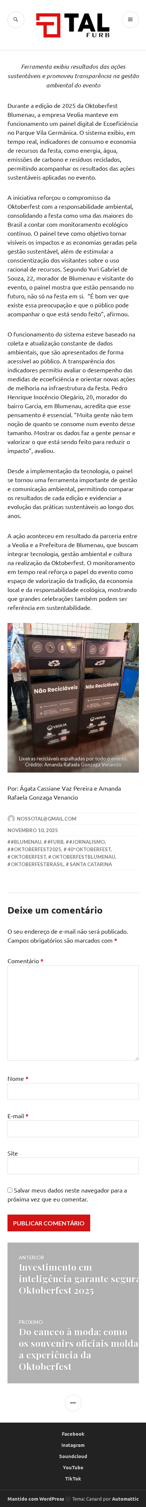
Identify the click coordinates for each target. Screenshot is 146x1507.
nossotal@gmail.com (46, 819)
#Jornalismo (87, 842)
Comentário (25, 960)
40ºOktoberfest (89, 849)
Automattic (125, 1498)
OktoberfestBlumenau (83, 857)
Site (12, 1153)
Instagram (73, 1445)
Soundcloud (73, 1456)
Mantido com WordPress (35, 1498)
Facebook (73, 1433)
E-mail (17, 1115)
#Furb (56, 842)
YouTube (73, 1467)
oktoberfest (28, 857)
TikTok (73, 1478)
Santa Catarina (91, 864)
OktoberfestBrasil (37, 864)
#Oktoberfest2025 (36, 849)
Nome (17, 1078)
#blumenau (26, 842)
